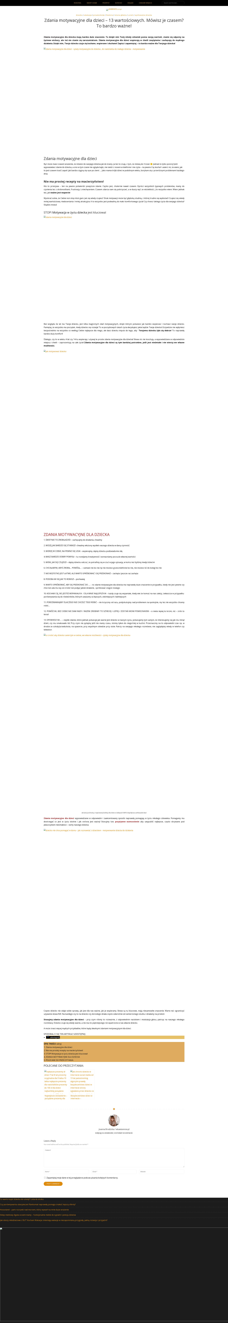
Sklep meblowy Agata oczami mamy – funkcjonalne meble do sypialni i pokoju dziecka (38, 1215)
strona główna (121, 15)
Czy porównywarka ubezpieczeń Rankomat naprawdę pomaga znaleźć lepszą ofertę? (38, 1204)
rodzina (77, 3)
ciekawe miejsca (145, 3)
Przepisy (106, 3)
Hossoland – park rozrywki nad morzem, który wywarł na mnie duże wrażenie (34, 1209)
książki (130, 3)
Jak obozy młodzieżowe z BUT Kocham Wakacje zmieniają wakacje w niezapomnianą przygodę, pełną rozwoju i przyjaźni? (53, 1220)
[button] (53, 1037)
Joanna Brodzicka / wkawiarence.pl (114, 1129)
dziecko (118, 3)
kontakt (113, 9)
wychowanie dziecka (143, 15)
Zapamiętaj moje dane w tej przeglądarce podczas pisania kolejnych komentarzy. (82, 1177)
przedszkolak (99, 15)
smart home (92, 3)
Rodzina (109, 15)
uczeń (130, 15)
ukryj (59, 1043)
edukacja (88, 15)
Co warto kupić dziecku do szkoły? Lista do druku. (22, 1199)
